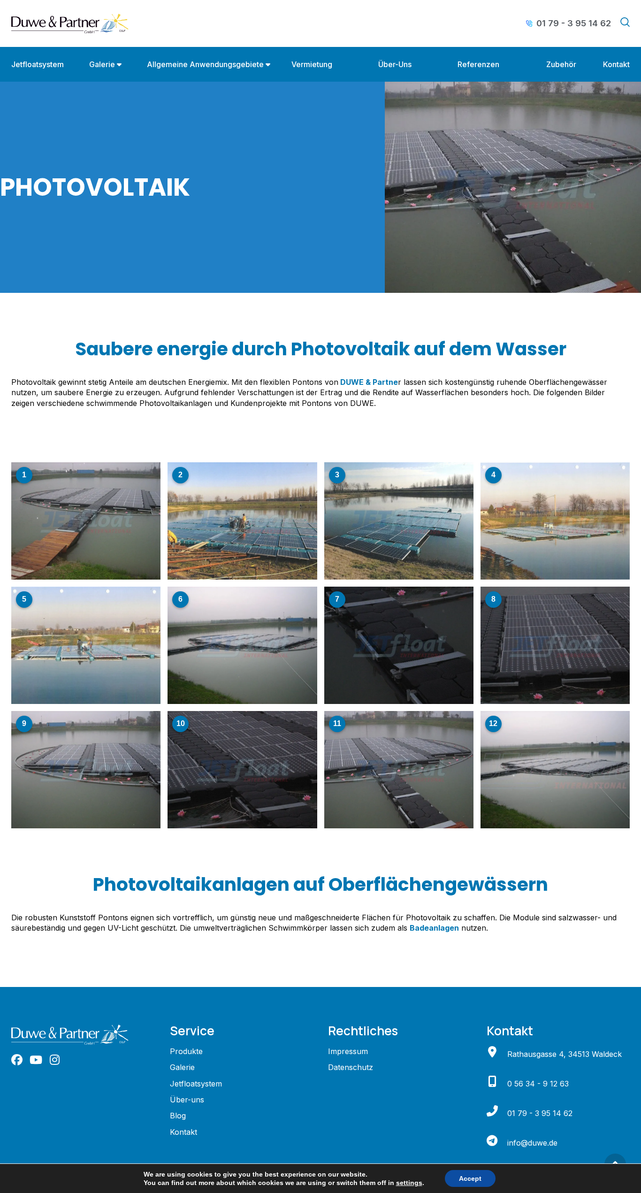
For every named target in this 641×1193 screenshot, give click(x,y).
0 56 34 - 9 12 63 (538, 1083)
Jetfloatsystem (37, 64)
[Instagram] (54, 1059)
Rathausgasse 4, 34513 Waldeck (564, 1054)
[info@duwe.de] (492, 1140)
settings (409, 1182)
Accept (470, 1178)
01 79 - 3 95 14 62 (539, 1113)
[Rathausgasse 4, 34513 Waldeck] (492, 1051)
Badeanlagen (434, 928)
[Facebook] (17, 1059)
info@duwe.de (532, 1142)
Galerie (102, 64)
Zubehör (561, 64)
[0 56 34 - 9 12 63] (492, 1081)
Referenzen (478, 64)
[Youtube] (35, 1059)
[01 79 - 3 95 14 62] (492, 1111)
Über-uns (395, 64)
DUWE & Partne (368, 382)
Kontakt (616, 64)
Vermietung (311, 64)
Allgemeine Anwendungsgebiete (205, 64)
